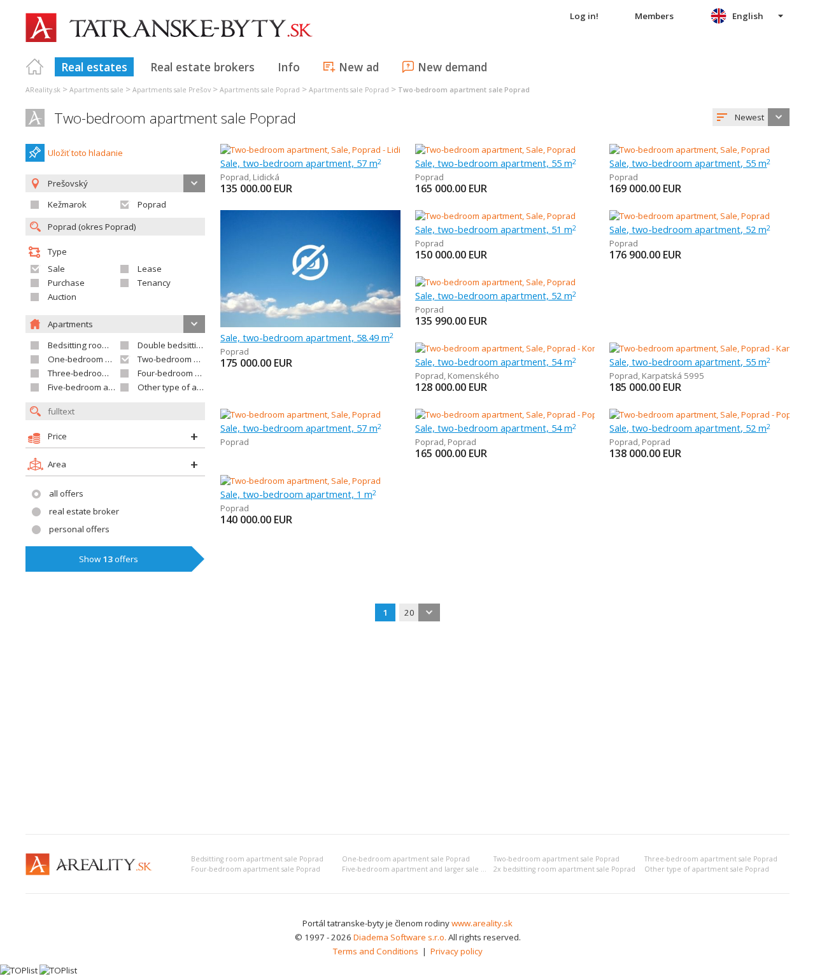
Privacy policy (456, 951)
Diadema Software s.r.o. (399, 937)
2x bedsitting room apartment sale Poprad (564, 869)
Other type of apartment (185, 387)
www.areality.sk (482, 923)
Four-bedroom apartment (187, 373)
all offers (66, 493)
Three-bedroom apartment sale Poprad (710, 858)
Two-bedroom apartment (186, 359)
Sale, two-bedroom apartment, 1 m (298, 494)
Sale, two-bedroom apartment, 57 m (300, 163)
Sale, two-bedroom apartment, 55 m (495, 163)
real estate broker (84, 511)
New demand (452, 66)
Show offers (108, 559)
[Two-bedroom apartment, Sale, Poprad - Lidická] (312, 149)
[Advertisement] (407, 729)
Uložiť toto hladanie (85, 153)
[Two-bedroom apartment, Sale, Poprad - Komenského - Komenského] (548, 348)
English (747, 16)
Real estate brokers (202, 66)
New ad (359, 66)
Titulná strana (35, 66)
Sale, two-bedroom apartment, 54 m (495, 361)
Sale (56, 268)
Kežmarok (67, 204)
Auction (62, 296)
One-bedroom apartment (97, 359)
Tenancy (154, 282)
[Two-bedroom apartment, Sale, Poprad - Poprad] (507, 414)
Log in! (584, 16)
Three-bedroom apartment (100, 373)
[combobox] (751, 117)
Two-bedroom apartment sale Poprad (175, 118)
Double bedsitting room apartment (204, 345)
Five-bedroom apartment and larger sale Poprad (423, 869)
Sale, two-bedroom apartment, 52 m (689, 229)
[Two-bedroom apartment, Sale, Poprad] (495, 149)
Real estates (94, 66)
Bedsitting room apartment (100, 345)
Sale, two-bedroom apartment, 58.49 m (306, 337)
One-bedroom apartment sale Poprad (406, 858)
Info (289, 66)
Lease (150, 268)
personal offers (79, 529)
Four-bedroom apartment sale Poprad (255, 869)
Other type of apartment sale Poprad (706, 869)
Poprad (152, 204)
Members (654, 16)
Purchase (66, 282)
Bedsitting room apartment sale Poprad (257, 858)
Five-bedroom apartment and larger (117, 387)
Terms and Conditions (375, 951)
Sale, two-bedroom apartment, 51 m (495, 229)
